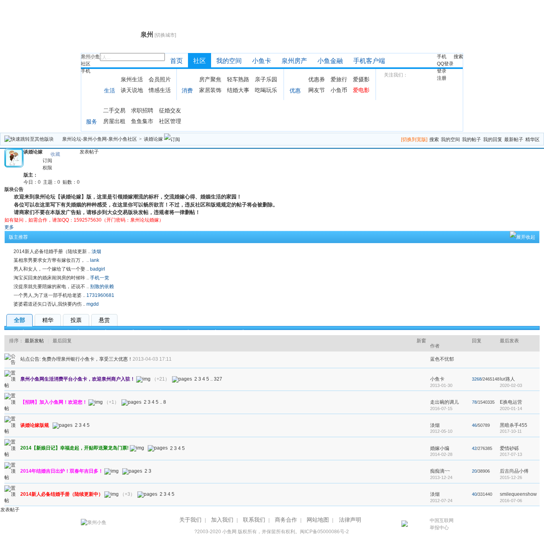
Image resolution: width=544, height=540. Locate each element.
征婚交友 (170, 110)
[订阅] (172, 139)
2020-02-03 (511, 385)
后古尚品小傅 (514, 471)
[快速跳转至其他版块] (29, 139)
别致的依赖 (102, 286)
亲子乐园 (266, 79)
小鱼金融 (330, 60)
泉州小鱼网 (110, 34)
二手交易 (114, 110)
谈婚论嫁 (153, 139)
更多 (9, 227)
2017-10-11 (511, 431)
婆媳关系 (147, 332)
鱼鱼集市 (142, 121)
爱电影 (361, 90)
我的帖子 (471, 139)
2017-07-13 (511, 454)
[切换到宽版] (414, 139)
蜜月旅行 (92, 332)
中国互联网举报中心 (442, 524)
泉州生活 (132, 79)
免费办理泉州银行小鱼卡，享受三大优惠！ (87, 359)
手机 (85, 71)
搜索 (458, 56)
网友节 (316, 90)
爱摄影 (361, 79)
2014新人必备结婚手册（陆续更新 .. (52, 251)
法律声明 (350, 519)
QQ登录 (445, 64)
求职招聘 (142, 110)
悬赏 (104, 320)
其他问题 (201, 332)
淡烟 (96, 251)
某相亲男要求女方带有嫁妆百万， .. (51, 260)
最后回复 (62, 341)
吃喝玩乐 (266, 90)
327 (218, 379)
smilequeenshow (518, 494)
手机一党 (99, 278)
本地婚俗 (174, 332)
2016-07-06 (511, 500)
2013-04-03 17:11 (152, 359)
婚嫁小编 (439, 448)
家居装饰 (210, 90)
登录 (441, 71)
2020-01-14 (511, 408)
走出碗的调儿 (444, 402)
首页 (176, 60)
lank (94, 260)
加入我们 (222, 519)
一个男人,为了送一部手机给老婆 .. (49, 295)
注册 (441, 78)
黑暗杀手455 (513, 425)
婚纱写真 (64, 332)
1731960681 (100, 295)
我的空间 (229, 60)
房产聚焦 (210, 79)
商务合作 (286, 519)
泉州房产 (294, 60)
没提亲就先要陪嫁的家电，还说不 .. (51, 286)
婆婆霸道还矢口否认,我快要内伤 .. (49, 304)
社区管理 (170, 121)
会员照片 (160, 79)
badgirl (97, 269)
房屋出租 (114, 121)
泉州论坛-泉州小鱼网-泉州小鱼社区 (99, 139)
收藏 (55, 154)
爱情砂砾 (509, 448)
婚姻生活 (119, 332)
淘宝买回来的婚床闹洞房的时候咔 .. (51, 278)
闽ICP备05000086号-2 (324, 531)
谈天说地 (132, 90)
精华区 (532, 139)
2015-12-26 (511, 477)
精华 (47, 320)
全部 (19, 320)
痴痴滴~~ (440, 471)
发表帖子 (89, 152)
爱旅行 (339, 79)
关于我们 (190, 519)
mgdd (92, 304)
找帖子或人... (96, 57)
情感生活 (160, 90)
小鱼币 (339, 90)
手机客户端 (369, 60)
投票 (76, 320)
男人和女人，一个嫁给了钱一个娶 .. (51, 269)
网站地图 (318, 519)
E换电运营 (511, 402)
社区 (85, 64)
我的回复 (492, 139)
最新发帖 (34, 341)
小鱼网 (229, 531)
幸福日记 (37, 332)
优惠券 (316, 79)
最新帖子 (513, 139)
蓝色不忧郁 (442, 359)
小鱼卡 (261, 60)
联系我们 (254, 519)
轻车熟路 (238, 79)
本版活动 (229, 332)
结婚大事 (238, 90)
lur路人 (507, 379)
